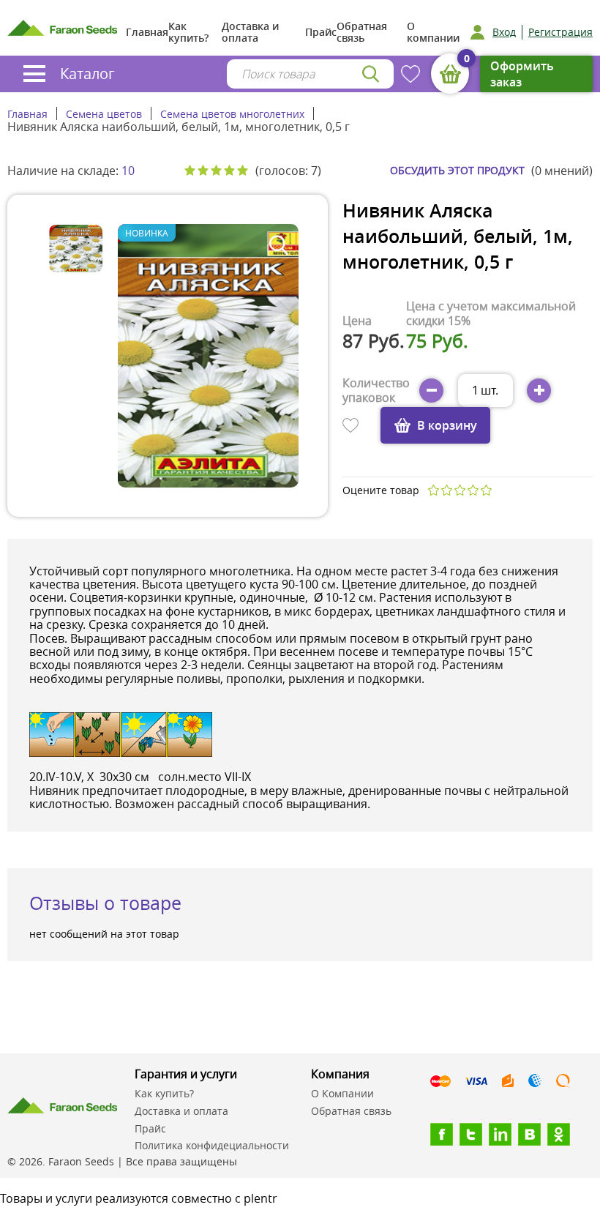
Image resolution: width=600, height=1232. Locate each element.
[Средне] (459, 490)
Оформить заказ (522, 74)
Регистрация (560, 32)
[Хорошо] (472, 490)
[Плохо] (446, 490)
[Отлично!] (485, 490)
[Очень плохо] (433, 490)
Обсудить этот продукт (457, 170)
